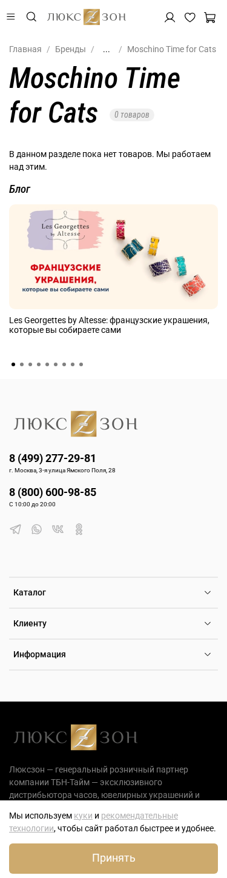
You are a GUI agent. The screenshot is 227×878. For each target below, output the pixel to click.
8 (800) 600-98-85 (52, 492)
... (106, 49)
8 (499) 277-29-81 (52, 458)
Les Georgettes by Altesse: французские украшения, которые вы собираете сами (109, 325)
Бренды (70, 49)
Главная (25, 49)
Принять (114, 858)
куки (83, 815)
